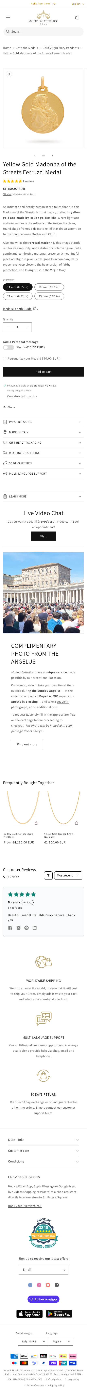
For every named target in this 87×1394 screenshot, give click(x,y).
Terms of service (35, 1385)
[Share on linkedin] (34, 928)
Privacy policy (72, 1379)
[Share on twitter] (18, 928)
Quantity (8, 319)
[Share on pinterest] (26, 928)
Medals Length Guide (17, 309)
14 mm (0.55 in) (17, 287)
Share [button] (11, 407)
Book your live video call (25, 1206)
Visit (43, 536)
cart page (26, 720)
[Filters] (48, 875)
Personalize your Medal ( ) (34, 358)
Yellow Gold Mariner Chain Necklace (18, 835)
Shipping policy (56, 1385)
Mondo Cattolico (21, 1370)
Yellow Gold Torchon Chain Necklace (59, 835)
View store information (22, 396)
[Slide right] (52, 155)
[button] (8, 17)
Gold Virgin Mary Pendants (61, 48)
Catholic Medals (27, 48)
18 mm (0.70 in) (49, 287)
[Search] (7, 31)
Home (7, 48)
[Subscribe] (63, 1269)
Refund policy (53, 1379)
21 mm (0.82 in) (17, 296)
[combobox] (43, 31)
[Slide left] (34, 155)
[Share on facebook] (10, 928)
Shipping (7, 194)
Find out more (27, 744)
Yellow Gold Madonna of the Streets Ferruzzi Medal (37, 53)
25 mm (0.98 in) (49, 296)
